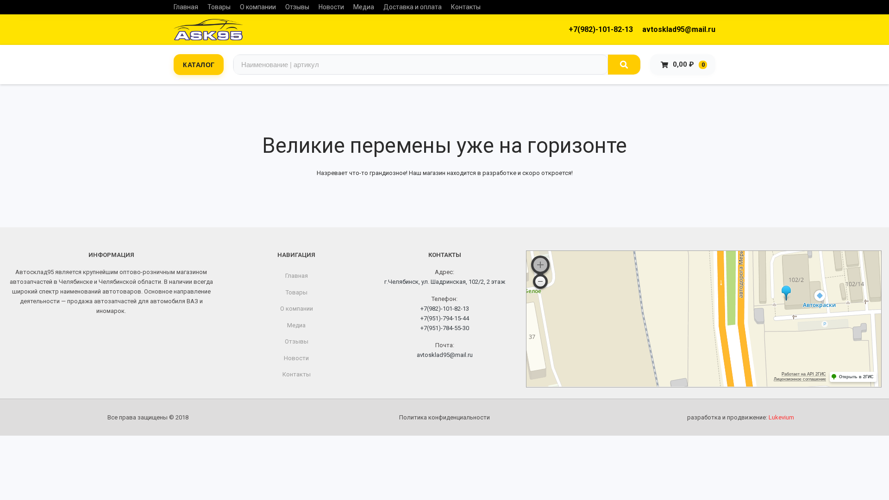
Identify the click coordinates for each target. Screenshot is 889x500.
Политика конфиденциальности (444, 417)
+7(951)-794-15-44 (444, 318)
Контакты (466, 7)
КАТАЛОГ (199, 64)
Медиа (363, 7)
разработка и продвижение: (740, 417)
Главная (186, 7)
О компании (258, 7)
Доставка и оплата (412, 7)
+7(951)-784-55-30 (444, 328)
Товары (219, 7)
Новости (331, 7)
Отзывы (297, 7)
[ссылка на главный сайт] (208, 29)
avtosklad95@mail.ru (678, 29)
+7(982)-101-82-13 (601, 29)
